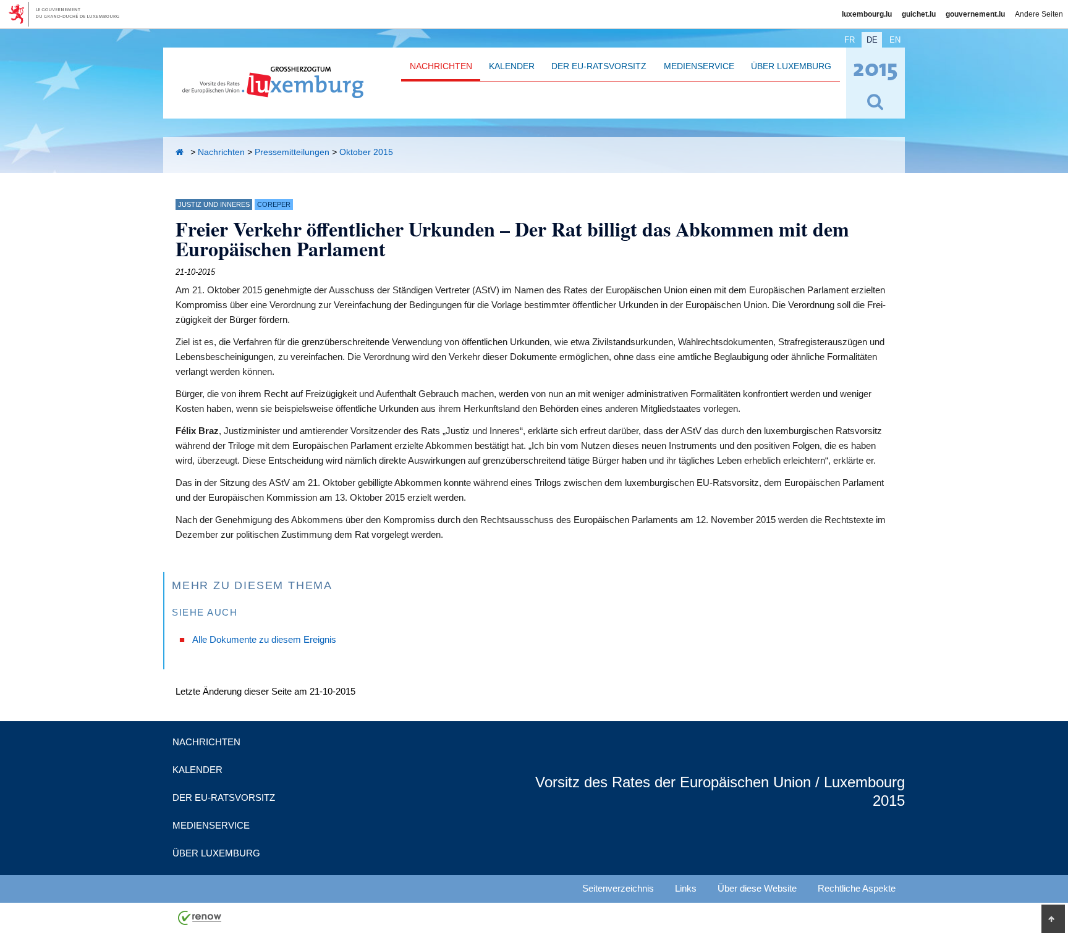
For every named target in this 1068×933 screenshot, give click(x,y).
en (895, 39)
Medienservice (699, 66)
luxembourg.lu (867, 14)
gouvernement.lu (975, 14)
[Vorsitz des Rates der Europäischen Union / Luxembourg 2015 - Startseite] (273, 91)
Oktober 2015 (366, 152)
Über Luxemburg (791, 66)
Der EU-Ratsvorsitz (598, 66)
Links (686, 888)
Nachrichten (441, 66)
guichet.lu (919, 14)
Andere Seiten (1039, 14)
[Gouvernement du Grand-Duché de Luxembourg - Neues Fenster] (68, 14)
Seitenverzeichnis (618, 888)
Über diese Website (757, 888)
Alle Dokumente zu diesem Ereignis (264, 639)
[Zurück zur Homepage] (182, 152)
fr (849, 39)
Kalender (512, 66)
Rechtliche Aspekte (857, 888)
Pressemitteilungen (292, 152)
